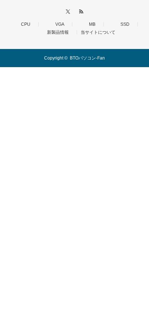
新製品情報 (55, 32)
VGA (57, 24)
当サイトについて (98, 32)
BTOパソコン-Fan (87, 58)
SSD (123, 24)
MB (90, 24)
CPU (23, 24)
